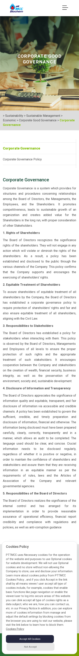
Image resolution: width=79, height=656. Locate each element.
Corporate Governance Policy (22, 159)
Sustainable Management (43, 116)
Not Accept (30, 646)
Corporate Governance (21, 148)
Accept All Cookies (29, 639)
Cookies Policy (15, 629)
